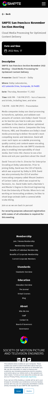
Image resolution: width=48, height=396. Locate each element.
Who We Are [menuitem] (24, 311)
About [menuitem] (24, 306)
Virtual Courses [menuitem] (24, 294)
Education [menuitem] (24, 280)
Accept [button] (18, 391)
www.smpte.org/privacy (28, 377)
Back (8, 14)
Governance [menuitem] (24, 329)
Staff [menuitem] (24, 316)
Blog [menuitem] (24, 298)
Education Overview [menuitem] (24, 285)
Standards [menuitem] (24, 266)
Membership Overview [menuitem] (24, 246)
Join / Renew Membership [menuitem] (24, 241)
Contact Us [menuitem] (24, 320)
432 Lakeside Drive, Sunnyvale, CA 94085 (21, 86)
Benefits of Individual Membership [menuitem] (24, 250)
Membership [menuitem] (24, 236)
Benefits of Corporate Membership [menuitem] (24, 254)
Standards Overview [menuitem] (24, 272)
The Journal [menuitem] (24, 289)
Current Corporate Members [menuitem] (24, 259)
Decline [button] (29, 391)
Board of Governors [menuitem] (24, 324)
